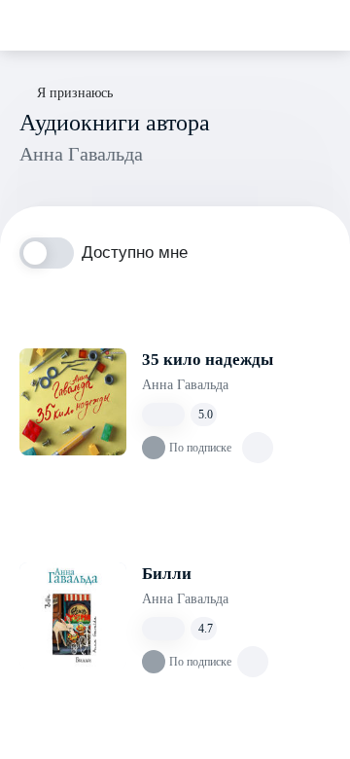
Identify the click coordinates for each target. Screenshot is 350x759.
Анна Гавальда (185, 385)
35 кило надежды (207, 359)
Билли (167, 573)
